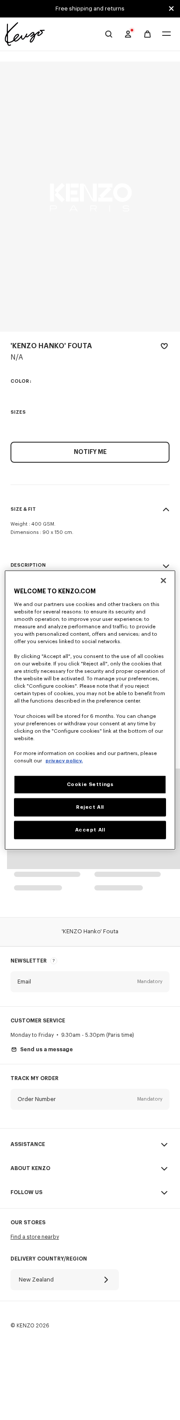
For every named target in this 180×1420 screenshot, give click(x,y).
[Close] (163, 580)
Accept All (90, 829)
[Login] (128, 34)
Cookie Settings (90, 784)
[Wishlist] (164, 347)
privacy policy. (64, 760)
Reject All (90, 807)
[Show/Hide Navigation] (166, 34)
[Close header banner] (171, 8)
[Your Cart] (147, 34)
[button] (90, 981)
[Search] (109, 34)
